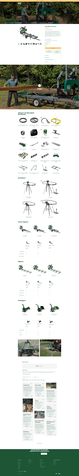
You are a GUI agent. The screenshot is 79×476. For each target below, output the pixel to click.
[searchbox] (24, 377)
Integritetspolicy (54, 461)
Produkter (33, 3)
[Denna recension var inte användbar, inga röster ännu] (43, 408)
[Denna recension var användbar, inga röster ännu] (30, 426)
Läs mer (30, 391)
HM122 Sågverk (25, 275)
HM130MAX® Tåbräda (56, 137)
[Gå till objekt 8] (36, 44)
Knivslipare (19, 467)
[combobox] (30, 377)
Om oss (41, 461)
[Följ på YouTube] (24, 471)
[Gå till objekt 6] (31, 44)
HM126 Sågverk (39, 275)
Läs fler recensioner (39, 443)
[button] (57, 3)
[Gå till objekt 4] (26, 44)
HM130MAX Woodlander (54, 235)
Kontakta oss (45, 3)
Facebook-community (42, 467)
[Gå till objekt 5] (29, 44)
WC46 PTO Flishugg (25, 314)
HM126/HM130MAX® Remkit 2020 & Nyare (23, 125)
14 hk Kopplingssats (23, 137)
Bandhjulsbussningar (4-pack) (34, 160)
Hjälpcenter (29, 462)
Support (41, 3)
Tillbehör (37, 3)
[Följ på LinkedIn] (26, 471)
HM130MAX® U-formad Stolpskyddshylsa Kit (23, 160)
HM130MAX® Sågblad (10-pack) (45, 125)
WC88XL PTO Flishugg (54, 314)
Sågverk (19, 461)
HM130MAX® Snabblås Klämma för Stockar (56, 125)
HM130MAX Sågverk (54, 275)
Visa (26, 248)
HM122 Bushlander (25, 235)
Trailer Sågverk (19, 462)
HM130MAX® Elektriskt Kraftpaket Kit (45, 137)
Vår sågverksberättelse (42, 462)
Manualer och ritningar (30, 461)
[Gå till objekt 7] (34, 44)
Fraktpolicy (54, 462)
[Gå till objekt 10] (41, 44)
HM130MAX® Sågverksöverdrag (34, 137)
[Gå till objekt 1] (19, 44)
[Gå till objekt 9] (39, 44)
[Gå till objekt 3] (24, 44)
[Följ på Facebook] (18, 471)
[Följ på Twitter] (19, 471)
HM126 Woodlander (39, 235)
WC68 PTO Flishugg (39, 314)
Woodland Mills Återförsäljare (43, 466)
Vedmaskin (19, 466)
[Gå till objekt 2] (21, 44)
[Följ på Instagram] (21, 471)
